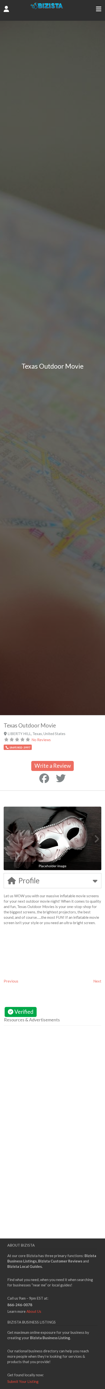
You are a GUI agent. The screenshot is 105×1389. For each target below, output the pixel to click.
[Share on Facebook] (44, 778)
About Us (33, 1311)
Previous (11, 981)
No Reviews (41, 739)
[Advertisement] (45, 1075)
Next (97, 981)
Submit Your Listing (23, 1381)
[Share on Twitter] (61, 778)
